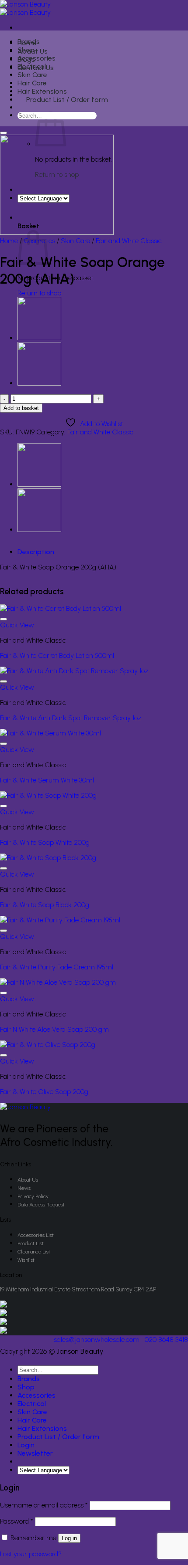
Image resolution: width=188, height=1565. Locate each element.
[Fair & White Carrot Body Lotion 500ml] (60, 608)
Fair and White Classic (129, 241)
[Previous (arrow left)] (15, 782)
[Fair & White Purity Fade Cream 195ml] (60, 920)
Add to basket (21, 408)
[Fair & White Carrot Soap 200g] (39, 383)
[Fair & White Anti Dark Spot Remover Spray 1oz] (74, 671)
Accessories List (35, 1235)
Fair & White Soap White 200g (45, 842)
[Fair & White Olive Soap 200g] (39, 338)
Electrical (31, 66)
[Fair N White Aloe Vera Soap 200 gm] (58, 982)
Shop (26, 50)
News (24, 1188)
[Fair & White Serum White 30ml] (50, 733)
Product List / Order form (67, 99)
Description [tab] (35, 552)
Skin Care (32, 75)
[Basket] (22, 108)
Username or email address (44, 1505)
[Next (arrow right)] (172, 782)
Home (9, 241)
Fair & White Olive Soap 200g (44, 1091)
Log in (69, 1538)
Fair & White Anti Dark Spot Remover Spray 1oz (71, 718)
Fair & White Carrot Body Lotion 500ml (57, 655)
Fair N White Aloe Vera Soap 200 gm (54, 1029)
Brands (28, 41)
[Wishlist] (3, 133)
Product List (30, 1243)
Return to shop (39, 293)
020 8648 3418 (166, 1339)
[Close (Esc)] (159, 9)
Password (16, 1521)
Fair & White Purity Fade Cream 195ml (56, 967)
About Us (27, 1180)
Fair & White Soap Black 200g (44, 905)
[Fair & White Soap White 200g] (48, 795)
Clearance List (33, 1252)
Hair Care (32, 83)
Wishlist (26, 1260)
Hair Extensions (42, 91)
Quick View (17, 625)
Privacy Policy (33, 1196)
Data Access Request (41, 1205)
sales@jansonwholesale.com (96, 1339)
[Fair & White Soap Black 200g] (48, 858)
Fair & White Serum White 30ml (47, 780)
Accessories (36, 58)
